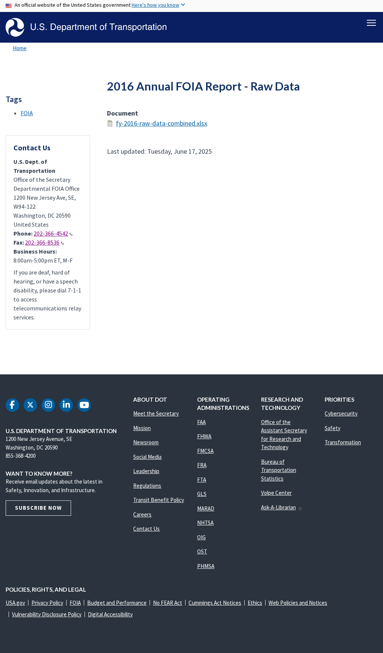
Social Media (147, 456)
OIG (201, 537)
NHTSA (205, 522)
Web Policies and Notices (298, 602)
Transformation (343, 442)
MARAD (205, 508)
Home (20, 48)
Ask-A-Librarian (278, 507)
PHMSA (205, 566)
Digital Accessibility (110, 614)
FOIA (27, 113)
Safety (332, 428)
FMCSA (205, 450)
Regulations (147, 485)
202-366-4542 (51, 233)
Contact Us (146, 528)
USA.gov (15, 602)
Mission (142, 428)
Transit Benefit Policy (158, 499)
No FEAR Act (167, 602)
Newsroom (146, 442)
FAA (201, 422)
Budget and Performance (117, 602)
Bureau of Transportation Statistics (278, 470)
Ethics (255, 602)
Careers (142, 514)
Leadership (146, 471)
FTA (201, 479)
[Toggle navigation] (371, 23)
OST (202, 551)
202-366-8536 (42, 242)
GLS (201, 493)
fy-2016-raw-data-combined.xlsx (161, 123)
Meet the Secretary (156, 413)
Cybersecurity (341, 413)
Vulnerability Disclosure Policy (47, 614)
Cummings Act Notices (215, 602)
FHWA (204, 436)
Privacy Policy (47, 602)
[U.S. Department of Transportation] (86, 27)
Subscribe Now (38, 507)
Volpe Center (276, 492)
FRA (201, 465)
